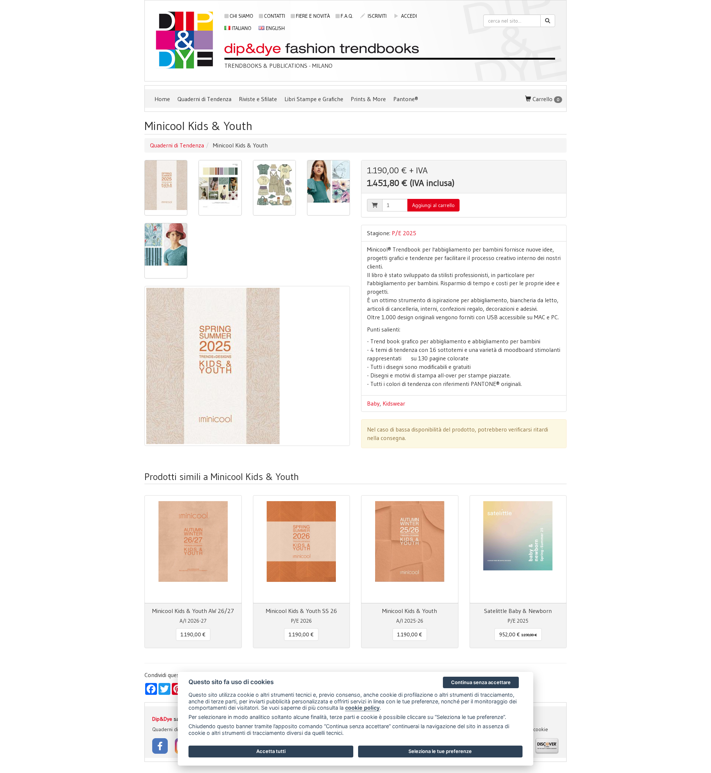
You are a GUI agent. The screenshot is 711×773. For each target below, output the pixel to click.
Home (162, 99)
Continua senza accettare (481, 682)
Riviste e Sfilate (258, 99)
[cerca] (547, 20)
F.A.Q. (347, 16)
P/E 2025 (404, 233)
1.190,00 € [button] (193, 634)
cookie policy (362, 707)
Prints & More (368, 99)
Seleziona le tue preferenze (440, 751)
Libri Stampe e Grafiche (313, 99)
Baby (373, 403)
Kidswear (394, 403)
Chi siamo (241, 16)
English (274, 28)
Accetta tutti (271, 751)
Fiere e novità (313, 16)
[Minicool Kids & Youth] (165, 188)
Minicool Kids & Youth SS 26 (301, 610)
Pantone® (405, 99)
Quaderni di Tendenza (204, 99)
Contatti (274, 16)
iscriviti (376, 16)
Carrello (545, 99)
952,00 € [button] (518, 634)
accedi (408, 16)
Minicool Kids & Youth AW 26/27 (193, 610)
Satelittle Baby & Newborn (518, 610)
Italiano (240, 28)
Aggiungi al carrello (433, 205)
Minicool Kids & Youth (409, 610)
